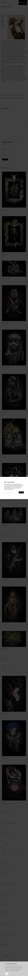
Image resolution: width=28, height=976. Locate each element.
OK (6, 973)
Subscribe (21, 492)
